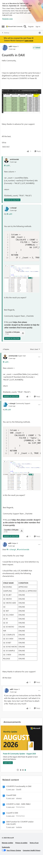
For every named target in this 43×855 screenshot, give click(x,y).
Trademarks (6, 847)
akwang (19, 798)
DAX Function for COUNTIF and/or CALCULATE (20, 823)
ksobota (19, 827)
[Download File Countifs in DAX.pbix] (23, 333)
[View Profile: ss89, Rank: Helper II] (5, 48)
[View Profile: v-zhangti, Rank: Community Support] (5, 404)
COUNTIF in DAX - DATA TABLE (18, 804)
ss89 (10, 46)
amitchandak (14, 159)
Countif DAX (11, 795)
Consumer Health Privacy (31, 850)
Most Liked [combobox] (35, 349)
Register (31, 26)
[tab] (20, 770)
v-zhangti (13, 208)
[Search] (25, 26)
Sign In (38, 26)
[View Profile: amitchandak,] (6, 160)
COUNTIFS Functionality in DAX (18, 786)
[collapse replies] (21, 354)
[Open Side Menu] (3, 26)
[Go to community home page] (14, 26)
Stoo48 (18, 789)
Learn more (29, 40)
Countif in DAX (12, 813)
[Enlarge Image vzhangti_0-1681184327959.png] (21, 279)
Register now (7, 18)
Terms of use (34, 843)
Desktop (6, 33)
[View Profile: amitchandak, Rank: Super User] (5, 357)
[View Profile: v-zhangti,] (6, 209)
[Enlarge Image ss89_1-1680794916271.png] (21, 101)
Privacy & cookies (21, 843)
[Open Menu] (39, 32)
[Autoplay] (18, 770)
